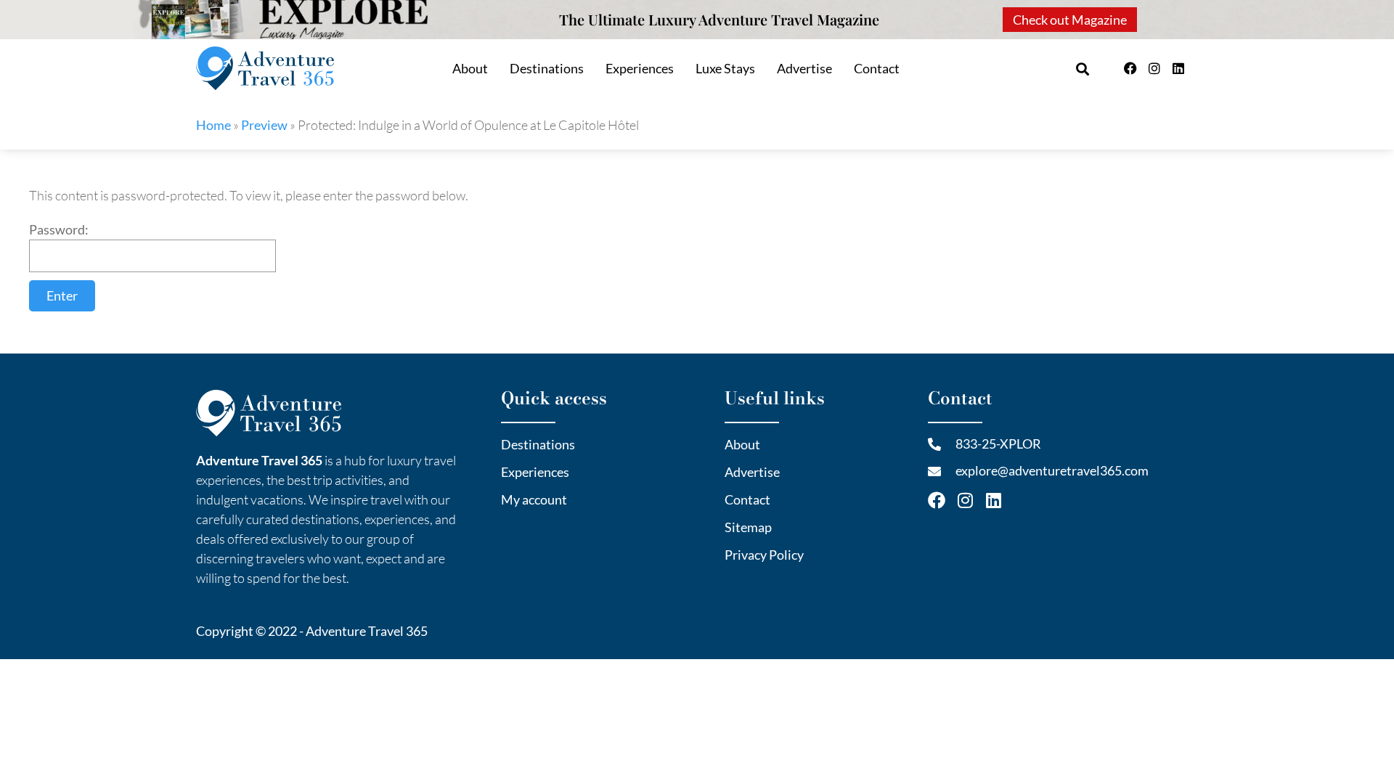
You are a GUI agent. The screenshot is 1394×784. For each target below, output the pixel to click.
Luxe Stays (725, 68)
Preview (264, 125)
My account (534, 499)
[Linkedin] (1178, 68)
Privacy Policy (764, 555)
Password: (59, 229)
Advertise (804, 68)
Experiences (640, 68)
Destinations (547, 68)
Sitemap (748, 527)
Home (213, 125)
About (470, 68)
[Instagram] (1154, 68)
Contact (877, 68)
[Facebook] (1130, 68)
